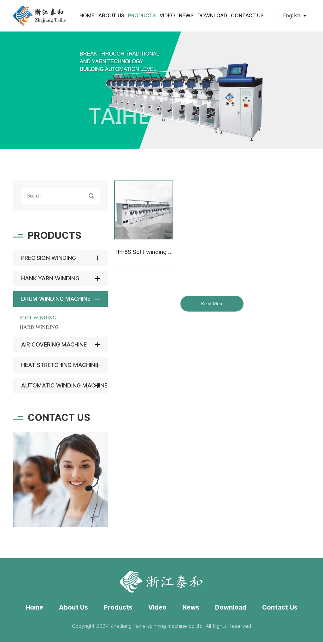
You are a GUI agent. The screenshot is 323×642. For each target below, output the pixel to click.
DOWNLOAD (212, 16)
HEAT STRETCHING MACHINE (59, 365)
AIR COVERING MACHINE (54, 344)
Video (157, 607)
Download (230, 607)
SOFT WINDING (38, 317)
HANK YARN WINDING (50, 278)
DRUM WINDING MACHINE (56, 298)
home (87, 16)
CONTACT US (247, 16)
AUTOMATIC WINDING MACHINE (64, 385)
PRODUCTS (142, 16)
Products (118, 607)
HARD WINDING (39, 327)
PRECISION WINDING (48, 258)
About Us (73, 607)
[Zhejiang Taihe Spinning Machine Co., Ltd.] (40, 15)
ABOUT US (111, 16)
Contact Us (279, 607)
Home (34, 607)
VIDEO (167, 16)
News (190, 607)
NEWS (186, 16)
